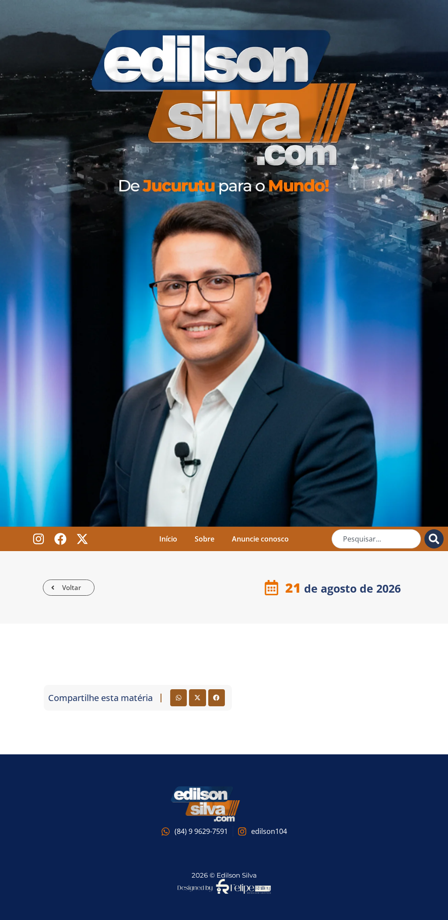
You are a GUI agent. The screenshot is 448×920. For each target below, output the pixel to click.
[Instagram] (39, 539)
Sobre (204, 539)
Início (168, 539)
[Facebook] (60, 539)
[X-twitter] (82, 539)
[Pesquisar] (434, 539)
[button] (178, 697)
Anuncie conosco (260, 539)
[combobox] (376, 539)
